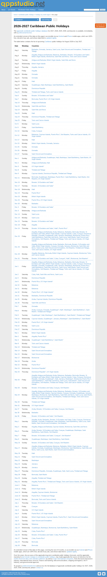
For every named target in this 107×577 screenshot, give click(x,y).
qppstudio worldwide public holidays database (32, 31)
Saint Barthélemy (58, 85)
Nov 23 (17, 196)
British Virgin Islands (39, 56)
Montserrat (50, 56)
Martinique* (68, 310)
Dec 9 (17, 211)
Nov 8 (17, 170)
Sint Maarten (65, 134)
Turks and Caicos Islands (78, 56)
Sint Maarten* (83, 258)
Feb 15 (17, 322)
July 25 (17, 531)
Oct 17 (17, 140)
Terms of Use (17, 574)
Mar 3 (17, 340)
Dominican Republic (38, 88)
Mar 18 (17, 361)
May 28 (17, 474)
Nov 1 (17, 158)
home (15, 14)
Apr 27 (17, 409)
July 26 (17, 535)
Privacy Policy (26, 574)
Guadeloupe (36, 85)
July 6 (17, 520)
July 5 (17, 517)
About (3, 10)
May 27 (17, 471)
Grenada (42, 49)
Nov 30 (17, 203)
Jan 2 (16, 274)
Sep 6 (17, 95)
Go (55, 20)
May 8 (17, 439)
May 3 (17, 427)
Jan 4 (16, 278)
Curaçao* (62, 258)
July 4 (17, 513)
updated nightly (51, 38)
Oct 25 (17, 147)
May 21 (17, 457)
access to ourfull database (100, 25)
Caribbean (48, 41)
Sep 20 (17, 113)
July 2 (17, 506)
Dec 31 (17, 258)
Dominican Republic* (39, 368)
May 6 (17, 431)
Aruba (55, 232)
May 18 (17, 453)
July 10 (17, 524)
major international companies (63, 559)
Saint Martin (69, 85)
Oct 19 (17, 143)
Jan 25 (17, 299)
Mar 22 (17, 365)
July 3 (17, 510)
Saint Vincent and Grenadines (71, 49)
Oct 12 (17, 135)
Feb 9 (17, 315)
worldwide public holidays (26, 14)
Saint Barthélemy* (79, 310)
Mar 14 (17, 350)
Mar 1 (17, 333)
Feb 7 (17, 306)
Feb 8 (17, 311)
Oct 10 (17, 131)
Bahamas (56, 55)
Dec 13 (17, 214)
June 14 (17, 492)
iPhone (69, 36)
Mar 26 (17, 380)
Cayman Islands (44, 134)
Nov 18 (17, 189)
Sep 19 (17, 110)
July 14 (17, 528)
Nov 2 (17, 163)
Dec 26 (17, 247)
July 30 (17, 545)
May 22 (17, 460)
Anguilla (34, 55)
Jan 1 (16, 266)
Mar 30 (17, 402)
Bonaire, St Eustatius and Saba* (78, 55)
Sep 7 (17, 99)
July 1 (17, 503)
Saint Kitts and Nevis (62, 56)
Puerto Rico (36, 200)
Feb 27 (17, 329)
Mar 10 (17, 347)
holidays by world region (43, 14)
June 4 (17, 485)
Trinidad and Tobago (38, 92)
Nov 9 (17, 173)
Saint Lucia (56, 49)
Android (61, 36)
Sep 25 (17, 120)
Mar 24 (17, 368)
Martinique (48, 85)
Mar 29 (17, 395)
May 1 (17, 421)
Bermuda (35, 99)
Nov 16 (17, 182)
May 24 (17, 467)
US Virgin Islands (54, 99)
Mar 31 (17, 405)
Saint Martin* (71, 315)
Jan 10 (17, 285)
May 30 (17, 478)
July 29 (17, 542)
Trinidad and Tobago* (44, 311)
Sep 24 (17, 117)
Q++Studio (11, 10)
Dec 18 (17, 225)
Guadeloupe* (54, 310)
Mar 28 (17, 388)
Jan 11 (17, 288)
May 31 (17, 482)
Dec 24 (17, 228)
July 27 (17, 538)
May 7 (17, 435)
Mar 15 (17, 354)
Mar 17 (17, 358)
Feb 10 (17, 319)
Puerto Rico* (43, 99)
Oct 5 (16, 124)
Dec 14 (17, 218)
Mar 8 (17, 343)
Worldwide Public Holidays (27, 10)
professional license (25, 33)
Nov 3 (17, 166)
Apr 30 (17, 416)
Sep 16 (17, 106)
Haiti (33, 81)
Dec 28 (17, 254)
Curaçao (39, 131)
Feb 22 (17, 326)
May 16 (17, 443)
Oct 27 (17, 154)
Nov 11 (17, 178)
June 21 (17, 499)
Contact (41, 10)
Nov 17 (17, 186)
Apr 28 (17, 412)
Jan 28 (17, 303)
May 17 (17, 448)
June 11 (17, 489)
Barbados (35, 49)
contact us (39, 567)
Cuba (33, 131)
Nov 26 (17, 200)
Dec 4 (17, 207)
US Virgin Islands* (38, 166)
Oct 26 (17, 150)
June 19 (17, 496)
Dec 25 (17, 236)
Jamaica (49, 49)
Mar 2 (17, 336)
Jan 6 (16, 281)
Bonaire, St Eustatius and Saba (42, 388)
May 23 (17, 464)
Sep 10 (17, 102)
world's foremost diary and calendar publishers (29, 559)
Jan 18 (17, 292)
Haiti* (56, 228)
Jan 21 (17, 296)
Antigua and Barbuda (45, 55)
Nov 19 (17, 193)
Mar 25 (17, 372)
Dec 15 (17, 221)
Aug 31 (17, 92)
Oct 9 (16, 127)
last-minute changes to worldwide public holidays (38, 557)
